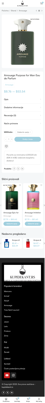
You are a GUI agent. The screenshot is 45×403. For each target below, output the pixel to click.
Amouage (23, 10)
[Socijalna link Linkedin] (22, 168)
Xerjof (6, 300)
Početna (5, 10)
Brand (13, 10)
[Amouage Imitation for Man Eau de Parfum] (33, 196)
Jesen (6, 322)
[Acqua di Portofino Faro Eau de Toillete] (28, 243)
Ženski (6, 352)
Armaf (6, 296)
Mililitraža (8, 132)
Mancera (8, 291)
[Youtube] (7, 375)
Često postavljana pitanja (14, 368)
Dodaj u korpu (28, 139)
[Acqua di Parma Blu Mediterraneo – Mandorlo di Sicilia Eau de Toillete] (6, 243)
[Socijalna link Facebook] (14, 168)
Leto (6, 326)
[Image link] (22, 273)
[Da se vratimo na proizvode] (39, 10)
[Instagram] (13, 375)
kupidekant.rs (7, 387)
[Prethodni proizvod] (36, 10)
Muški (6, 347)
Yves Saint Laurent (11, 310)
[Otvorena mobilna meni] (3, 3)
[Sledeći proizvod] (41, 10)
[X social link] (18, 168)
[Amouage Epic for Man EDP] (12, 196)
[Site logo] (22, 3)
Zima (6, 336)
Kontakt (7, 364)
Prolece (7, 331)
